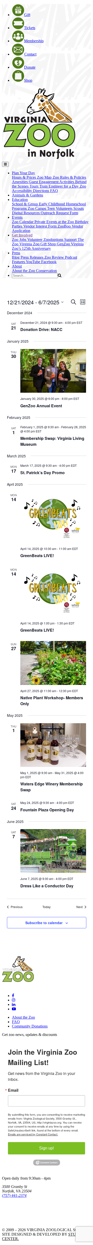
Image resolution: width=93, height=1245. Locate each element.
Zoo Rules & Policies (69, 177)
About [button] (17, 266)
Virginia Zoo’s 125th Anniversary (48, 246)
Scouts (78, 208)
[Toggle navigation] (5, 164)
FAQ (54, 191)
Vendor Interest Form (40, 226)
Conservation (46, 271)
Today (46, 907)
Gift (27, 15)
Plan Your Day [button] (23, 173)
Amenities (20, 182)
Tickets (29, 28)
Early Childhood (52, 204)
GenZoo (64, 244)
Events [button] (17, 217)
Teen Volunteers (60, 208)
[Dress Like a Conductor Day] (53, 851)
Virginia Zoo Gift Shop (38, 244)
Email (13, 1090)
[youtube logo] (14, 1009)
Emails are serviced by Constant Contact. (33, 1134)
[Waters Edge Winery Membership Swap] (53, 745)
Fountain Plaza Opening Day (47, 810)
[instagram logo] (13, 1000)
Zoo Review (54, 257)
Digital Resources (26, 213)
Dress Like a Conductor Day (46, 886)
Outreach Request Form (59, 213)
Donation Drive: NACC (41, 329)
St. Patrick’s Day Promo (42, 472)
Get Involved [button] (22, 235)
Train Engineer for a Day (59, 186)
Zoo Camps (37, 208)
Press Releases (32, 257)
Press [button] (16, 253)
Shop (28, 80)
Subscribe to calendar (43, 922)
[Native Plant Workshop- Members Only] (53, 663)
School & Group (25, 204)
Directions (41, 191)
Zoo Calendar (23, 222)
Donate (29, 67)
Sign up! (46, 1148)
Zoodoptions (53, 239)
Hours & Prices (24, 177)
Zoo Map (45, 177)
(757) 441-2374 (14, 1195)
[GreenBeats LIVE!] (53, 517)
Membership (34, 41)
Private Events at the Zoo (54, 222)
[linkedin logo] (13, 1004)
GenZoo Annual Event (41, 406)
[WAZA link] (18, 1209)
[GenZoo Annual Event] (53, 371)
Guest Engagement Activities (52, 182)
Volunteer (35, 239)
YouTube (33, 262)
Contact (30, 54)
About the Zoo (24, 271)
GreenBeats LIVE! (37, 555)
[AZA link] (17, 1221)
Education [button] (20, 199)
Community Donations (30, 1026)
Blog (16, 257)
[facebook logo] (13, 995)
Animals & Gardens (27, 195)
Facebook (49, 262)
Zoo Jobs (19, 239)
